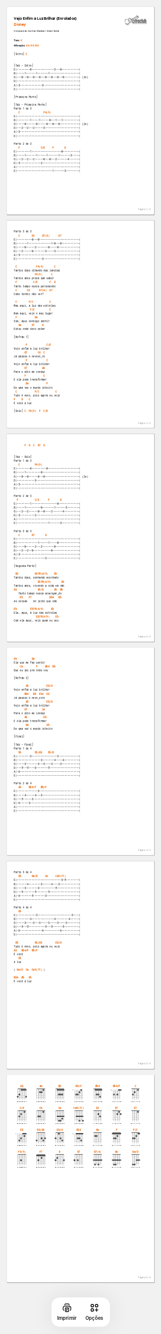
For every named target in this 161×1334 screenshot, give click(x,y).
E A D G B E (32, 45)
